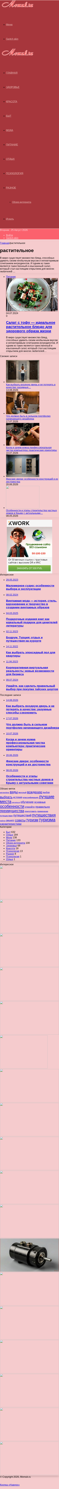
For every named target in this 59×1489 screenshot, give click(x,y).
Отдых (10, 159)
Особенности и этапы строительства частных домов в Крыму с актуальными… (31, 511)
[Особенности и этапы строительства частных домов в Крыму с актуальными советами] (22, 507)
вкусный (22, 792)
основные (40, 802)
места (5, 801)
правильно (42, 806)
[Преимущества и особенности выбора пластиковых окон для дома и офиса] (29, 1169)
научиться (16, 802)
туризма (47, 819)
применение (42, 811)
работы (3, 821)
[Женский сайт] (16, 8)
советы (20, 820)
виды (14, 792)
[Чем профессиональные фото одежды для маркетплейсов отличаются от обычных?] (29, 1304)
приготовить (31, 811)
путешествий (22, 815)
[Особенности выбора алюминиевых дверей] (29, 1203)
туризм (32, 820)
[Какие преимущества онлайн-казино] (29, 1101)
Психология (14, 173)
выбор (46, 792)
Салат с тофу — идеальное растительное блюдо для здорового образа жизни (30, 326)
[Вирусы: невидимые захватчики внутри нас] (29, 1440)
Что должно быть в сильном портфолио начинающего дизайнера (28, 417)
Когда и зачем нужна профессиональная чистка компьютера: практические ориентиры (31, 449)
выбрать (6, 797)
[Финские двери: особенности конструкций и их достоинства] (22, 476)
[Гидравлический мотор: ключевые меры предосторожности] (29, 1271)
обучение (27, 802)
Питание (12, 144)
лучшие (46, 796)
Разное (11, 187)
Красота (11, 101)
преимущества (12, 811)
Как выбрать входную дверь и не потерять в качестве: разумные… (31, 386)
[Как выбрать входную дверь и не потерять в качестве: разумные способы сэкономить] (22, 382)
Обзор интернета (21, 202)
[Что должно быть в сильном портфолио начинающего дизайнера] (22, 413)
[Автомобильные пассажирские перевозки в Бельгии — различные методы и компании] (29, 1237)
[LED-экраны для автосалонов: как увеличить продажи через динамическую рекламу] (29, 1474)
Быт (8, 116)
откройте (30, 807)
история (17, 797)
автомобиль (4, 792)
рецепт (10, 820)
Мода (9, 130)
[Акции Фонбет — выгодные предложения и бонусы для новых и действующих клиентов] (29, 1406)
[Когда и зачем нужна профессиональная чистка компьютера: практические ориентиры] (22, 445)
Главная (4, 243)
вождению (34, 792)
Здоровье (13, 87)
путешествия (44, 815)
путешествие (6, 815)
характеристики (10, 823)
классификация (30, 797)
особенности (12, 806)
